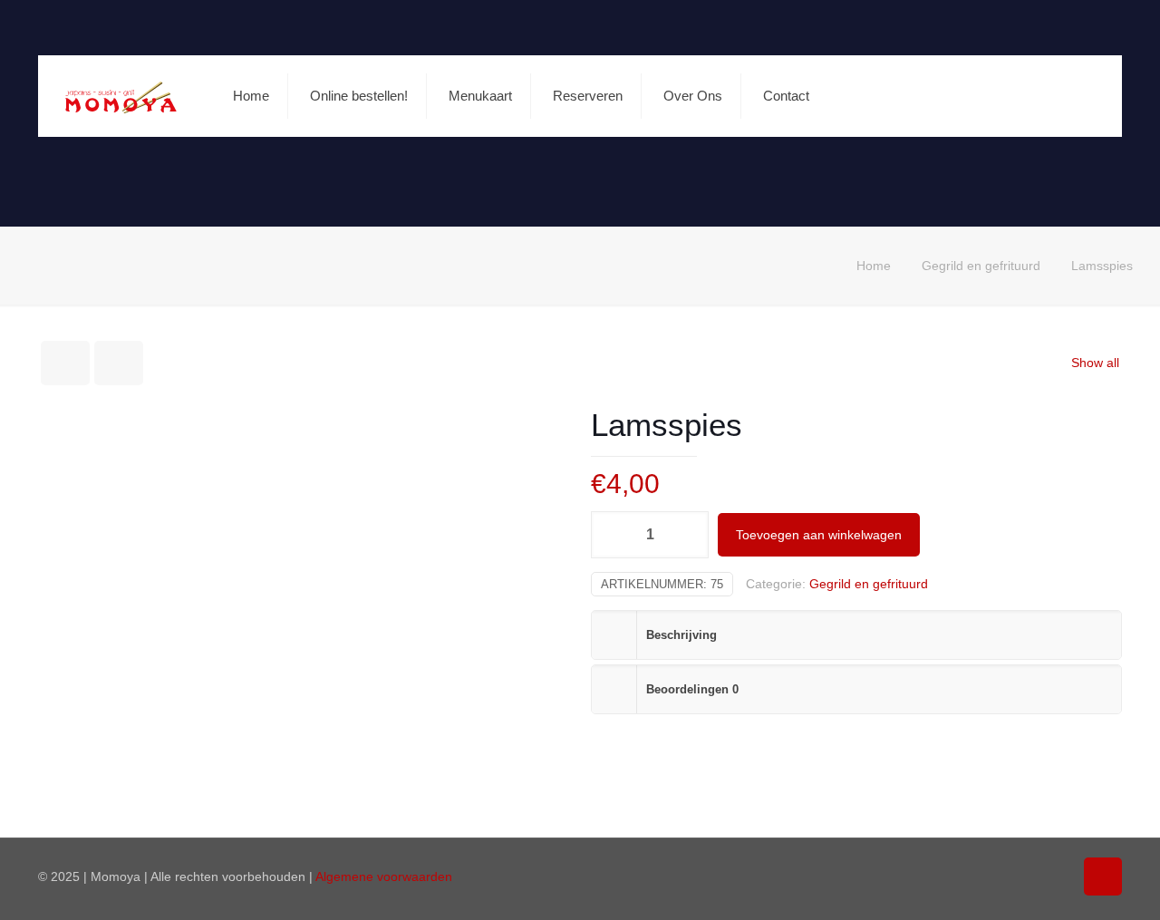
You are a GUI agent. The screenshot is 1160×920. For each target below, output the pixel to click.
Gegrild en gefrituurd (981, 265)
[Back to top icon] (1103, 876)
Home (873, 265)
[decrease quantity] (611, 535)
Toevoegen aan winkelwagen (819, 535)
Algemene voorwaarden (383, 876)
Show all (1095, 362)
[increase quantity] (688, 535)
